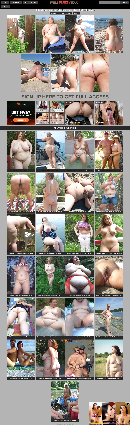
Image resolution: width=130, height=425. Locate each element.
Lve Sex (5, 6)
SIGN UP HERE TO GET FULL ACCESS (65, 96)
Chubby (68, 13)
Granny (76, 13)
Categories (16, 2)
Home (5, 2)
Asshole (54, 13)
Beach (61, 13)
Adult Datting (30, 2)
